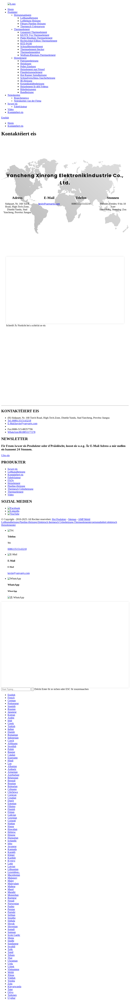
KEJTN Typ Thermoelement (34, 35)
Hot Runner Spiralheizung (33, 75)
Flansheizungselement (31, 72)
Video (11, 109)
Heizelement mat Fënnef (32, 69)
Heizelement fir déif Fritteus (34, 86)
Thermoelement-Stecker (32, 49)
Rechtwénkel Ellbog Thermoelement (38, 40)
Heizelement (20, 58)
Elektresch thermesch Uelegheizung (55, 522)
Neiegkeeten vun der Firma (27, 100)
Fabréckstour (20, 106)
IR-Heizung (26, 80)
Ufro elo (5, 455)
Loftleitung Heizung (30, 20)
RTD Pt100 (26, 43)
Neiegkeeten (14, 95)
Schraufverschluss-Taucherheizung (37, 78)
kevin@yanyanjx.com (19, 573)
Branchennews (21, 98)
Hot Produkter (59, 519)
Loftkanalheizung (29, 18)
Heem (11, 9)
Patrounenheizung (29, 60)
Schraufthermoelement (31, 46)
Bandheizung (27, 92)
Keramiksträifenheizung (32, 83)
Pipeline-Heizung (16, 486)
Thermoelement (22, 29)
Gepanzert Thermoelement (33, 32)
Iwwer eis (12, 103)
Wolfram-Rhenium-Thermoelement (37, 55)
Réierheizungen (28, 89)
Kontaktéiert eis (15, 112)
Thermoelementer (82, 522)
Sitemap (72, 519)
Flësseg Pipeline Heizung (33, 23)
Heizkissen (25, 63)
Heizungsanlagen (22, 15)
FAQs (11, 480)
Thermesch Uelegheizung (20, 489)
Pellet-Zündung (28, 66)
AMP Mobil (84, 519)
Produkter (12, 12)
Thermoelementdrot (30, 52)
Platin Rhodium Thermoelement (36, 38)
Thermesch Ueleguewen (32, 26)
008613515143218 (17, 549)
